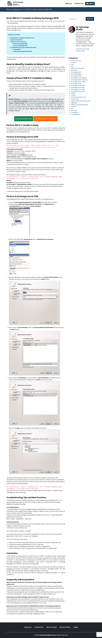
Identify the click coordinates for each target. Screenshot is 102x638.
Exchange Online (76, 76)
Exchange (74, 70)
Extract (73, 95)
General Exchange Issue (56, 21)
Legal (75, 627)
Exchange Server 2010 (78, 87)
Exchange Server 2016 (78, 91)
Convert (73, 62)
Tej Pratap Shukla (12, 21)
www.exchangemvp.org (47, 635)
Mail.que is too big (36, 71)
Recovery (74, 110)
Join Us (90, 3)
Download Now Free (24, 119)
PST (72, 109)
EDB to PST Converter (78, 68)
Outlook (73, 107)
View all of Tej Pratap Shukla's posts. (82, 50)
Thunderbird (75, 112)
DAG (72, 64)
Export (73, 93)
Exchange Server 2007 (78, 85)
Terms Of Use (51, 627)
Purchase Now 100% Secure (45, 119)
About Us (68, 3)
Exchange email (76, 72)
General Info (75, 99)
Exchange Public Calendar (79, 80)
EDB (72, 66)
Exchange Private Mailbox (79, 78)
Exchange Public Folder (78, 82)
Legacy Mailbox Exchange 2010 (80, 101)
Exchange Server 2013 (78, 89)
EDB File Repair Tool (34, 101)
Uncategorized (75, 114)
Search (90, 19)
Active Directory (76, 61)
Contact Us (78, 3)
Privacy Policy (65, 627)
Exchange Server (43, 21)
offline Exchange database (79, 105)
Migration (74, 103)
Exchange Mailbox (76, 74)
